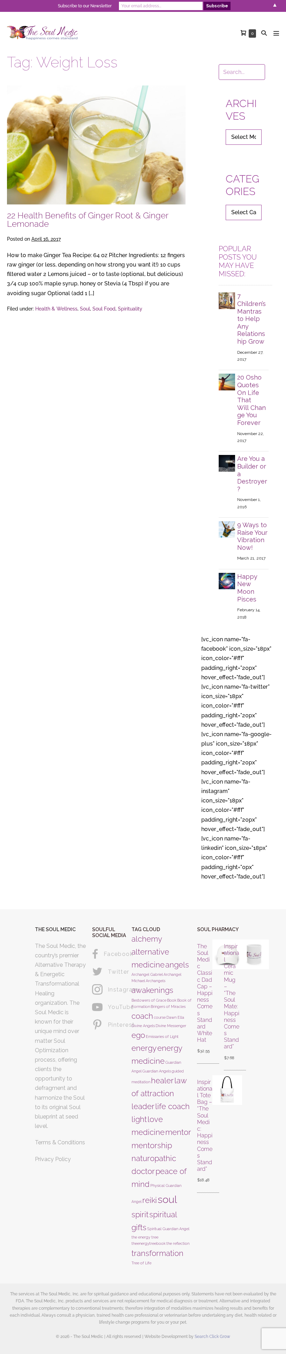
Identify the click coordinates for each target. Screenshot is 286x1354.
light (139, 1119)
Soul (85, 309)
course (160, 1017)
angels (177, 964)
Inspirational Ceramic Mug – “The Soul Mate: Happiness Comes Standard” (231, 996)
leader (143, 1106)
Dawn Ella (175, 1017)
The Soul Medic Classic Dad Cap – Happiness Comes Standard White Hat (204, 993)
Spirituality (130, 309)
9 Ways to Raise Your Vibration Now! (252, 536)
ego (138, 1035)
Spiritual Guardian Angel (168, 1229)
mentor (178, 1132)
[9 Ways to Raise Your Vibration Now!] (227, 529)
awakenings (152, 990)
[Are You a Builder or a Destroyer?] (227, 462)
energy (144, 1048)
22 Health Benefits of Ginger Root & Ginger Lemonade (87, 219)
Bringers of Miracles (168, 1006)
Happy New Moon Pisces (247, 588)
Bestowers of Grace (148, 1000)
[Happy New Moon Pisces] (227, 580)
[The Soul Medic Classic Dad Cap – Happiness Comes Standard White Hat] (215, 999)
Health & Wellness (56, 309)
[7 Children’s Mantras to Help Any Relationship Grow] (227, 300)
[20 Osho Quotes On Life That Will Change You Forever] (227, 381)
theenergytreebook (148, 1243)
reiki (149, 1200)
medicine (148, 1132)
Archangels (155, 981)
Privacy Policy (53, 1159)
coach (142, 1015)
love (155, 1119)
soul (167, 1199)
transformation (157, 1253)
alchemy (146, 938)
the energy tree (144, 1237)
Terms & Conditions (60, 1142)
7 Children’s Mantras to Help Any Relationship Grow (251, 318)
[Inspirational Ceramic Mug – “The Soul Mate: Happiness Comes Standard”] (242, 1002)
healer (162, 1080)
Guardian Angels (156, 1071)
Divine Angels (143, 1026)
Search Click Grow (212, 1336)
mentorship (151, 1145)
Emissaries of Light (162, 1036)
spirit (140, 1214)
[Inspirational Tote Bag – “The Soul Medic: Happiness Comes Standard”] (215, 1131)
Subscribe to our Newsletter (85, 5)
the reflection (177, 1243)
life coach (172, 1106)
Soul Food (103, 309)
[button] (264, 33)
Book (171, 1000)
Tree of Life (141, 1263)
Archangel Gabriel (147, 974)
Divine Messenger (171, 1026)
